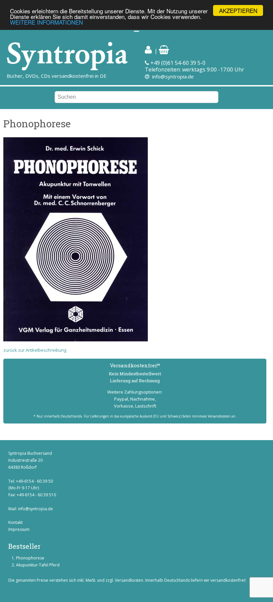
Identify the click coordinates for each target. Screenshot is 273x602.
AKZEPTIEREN (238, 10)
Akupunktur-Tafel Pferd (38, 565)
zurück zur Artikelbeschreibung (34, 350)
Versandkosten (129, 580)
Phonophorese (30, 558)
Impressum (19, 529)
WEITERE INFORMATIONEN (46, 22)
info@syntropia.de (173, 76)
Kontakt (15, 522)
